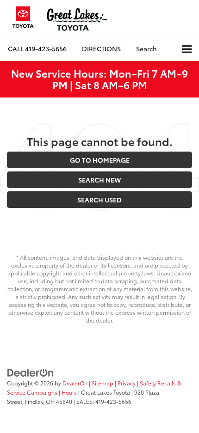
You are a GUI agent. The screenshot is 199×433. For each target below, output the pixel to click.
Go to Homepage (100, 160)
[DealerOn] (30, 372)
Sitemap (102, 383)
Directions (101, 48)
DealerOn (74, 383)
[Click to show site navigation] (186, 49)
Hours (69, 392)
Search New (99, 179)
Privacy (127, 383)
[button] (37, 49)
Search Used (99, 199)
